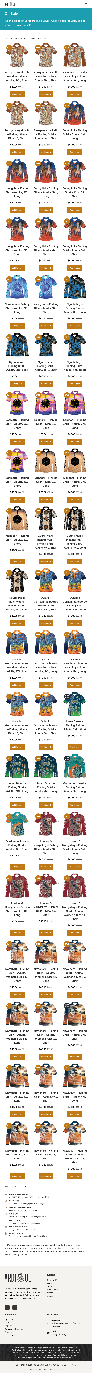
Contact (8, 1332)
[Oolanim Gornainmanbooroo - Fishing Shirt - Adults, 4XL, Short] (46, 580)
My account (10, 1319)
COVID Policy (11, 1335)
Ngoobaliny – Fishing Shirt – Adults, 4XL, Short (74, 366)
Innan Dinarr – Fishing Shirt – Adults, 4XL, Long (46, 787)
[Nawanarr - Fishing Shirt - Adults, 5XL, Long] (17, 1133)
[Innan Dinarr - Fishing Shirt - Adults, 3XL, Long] (17, 766)
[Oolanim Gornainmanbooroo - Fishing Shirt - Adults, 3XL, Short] (46, 704)
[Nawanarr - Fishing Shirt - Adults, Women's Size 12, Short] (17, 951)
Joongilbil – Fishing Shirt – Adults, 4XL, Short (46, 250)
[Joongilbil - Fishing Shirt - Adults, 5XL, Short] (74, 229)
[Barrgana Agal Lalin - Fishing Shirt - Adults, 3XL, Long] (74, 55)
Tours (49, 1286)
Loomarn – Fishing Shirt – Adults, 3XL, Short (17, 423)
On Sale (50, 1283)
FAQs (7, 1322)
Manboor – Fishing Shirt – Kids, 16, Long (45, 481)
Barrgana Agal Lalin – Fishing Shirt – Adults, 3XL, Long (75, 76)
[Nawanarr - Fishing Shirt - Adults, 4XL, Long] (74, 1075)
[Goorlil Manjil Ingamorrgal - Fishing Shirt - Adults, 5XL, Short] (46, 518)
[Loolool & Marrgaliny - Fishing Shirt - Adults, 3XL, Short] (46, 824)
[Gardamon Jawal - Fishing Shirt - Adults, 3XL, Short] (17, 824)
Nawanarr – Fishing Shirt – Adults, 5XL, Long (17, 1154)
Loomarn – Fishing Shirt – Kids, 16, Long (46, 423)
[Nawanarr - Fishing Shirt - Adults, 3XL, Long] (17, 1075)
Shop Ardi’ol (15, 1187)
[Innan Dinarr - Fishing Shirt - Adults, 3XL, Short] (74, 704)
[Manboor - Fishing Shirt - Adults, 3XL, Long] (74, 460)
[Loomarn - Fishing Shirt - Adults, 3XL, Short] (17, 402)
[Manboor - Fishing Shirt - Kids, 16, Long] (46, 460)
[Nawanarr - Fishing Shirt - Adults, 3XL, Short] (74, 1013)
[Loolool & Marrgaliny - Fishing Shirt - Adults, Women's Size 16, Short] (74, 885)
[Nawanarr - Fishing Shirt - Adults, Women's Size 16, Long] (17, 1013)
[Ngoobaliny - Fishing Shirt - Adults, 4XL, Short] (74, 344)
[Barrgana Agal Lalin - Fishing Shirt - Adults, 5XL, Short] (46, 55)
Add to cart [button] (17, 94)
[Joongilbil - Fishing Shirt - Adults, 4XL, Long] (17, 171)
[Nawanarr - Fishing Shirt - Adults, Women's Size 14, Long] (46, 951)
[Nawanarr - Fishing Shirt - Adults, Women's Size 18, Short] (46, 1013)
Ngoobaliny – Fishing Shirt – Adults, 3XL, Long (75, 308)
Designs (50, 1292)
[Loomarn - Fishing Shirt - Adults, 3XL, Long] (74, 402)
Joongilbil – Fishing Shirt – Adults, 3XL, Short (17, 250)
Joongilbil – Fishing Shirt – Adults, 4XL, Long (17, 192)
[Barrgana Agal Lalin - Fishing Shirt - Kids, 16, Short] (17, 113)
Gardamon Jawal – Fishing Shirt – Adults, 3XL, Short (17, 845)
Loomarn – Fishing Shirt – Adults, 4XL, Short (17, 481)
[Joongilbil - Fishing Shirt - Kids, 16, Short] (74, 171)
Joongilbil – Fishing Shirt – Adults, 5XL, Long (46, 192)
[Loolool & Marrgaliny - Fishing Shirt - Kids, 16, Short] (46, 885)
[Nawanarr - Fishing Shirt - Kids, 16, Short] (46, 1133)
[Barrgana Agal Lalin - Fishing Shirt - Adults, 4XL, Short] (17, 55)
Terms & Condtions (38, 1369)
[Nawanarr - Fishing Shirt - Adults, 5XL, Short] (46, 1075)
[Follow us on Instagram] (14, 1307)
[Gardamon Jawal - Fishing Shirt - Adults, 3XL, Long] (74, 766)
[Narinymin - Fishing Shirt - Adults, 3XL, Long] (17, 287)
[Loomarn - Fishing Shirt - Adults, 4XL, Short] (17, 460)
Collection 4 (52, 1289)
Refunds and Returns (14, 1329)
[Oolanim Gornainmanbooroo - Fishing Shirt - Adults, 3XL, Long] (17, 642)
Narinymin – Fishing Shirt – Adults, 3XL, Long (17, 308)
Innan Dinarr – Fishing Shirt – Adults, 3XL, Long (17, 787)
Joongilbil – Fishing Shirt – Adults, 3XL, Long (75, 134)
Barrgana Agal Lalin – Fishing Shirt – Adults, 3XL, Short (46, 134)
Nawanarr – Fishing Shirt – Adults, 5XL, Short (46, 1096)
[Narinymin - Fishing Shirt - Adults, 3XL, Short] (46, 287)
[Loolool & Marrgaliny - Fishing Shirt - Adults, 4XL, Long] (17, 885)
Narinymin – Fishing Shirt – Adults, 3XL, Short (46, 308)
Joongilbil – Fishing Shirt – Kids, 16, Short (75, 192)
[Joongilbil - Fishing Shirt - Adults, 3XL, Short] (17, 229)
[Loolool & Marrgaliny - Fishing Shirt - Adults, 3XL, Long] (74, 824)
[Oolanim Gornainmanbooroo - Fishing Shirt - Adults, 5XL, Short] (74, 580)
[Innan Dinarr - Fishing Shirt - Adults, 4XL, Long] (46, 766)
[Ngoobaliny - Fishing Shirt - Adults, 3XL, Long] (74, 287)
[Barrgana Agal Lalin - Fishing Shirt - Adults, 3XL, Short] (46, 113)
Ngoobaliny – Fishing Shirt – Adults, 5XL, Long (17, 366)
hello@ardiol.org (58, 1334)
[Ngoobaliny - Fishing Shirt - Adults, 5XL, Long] (17, 344)
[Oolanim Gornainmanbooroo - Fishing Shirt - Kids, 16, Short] (17, 704)
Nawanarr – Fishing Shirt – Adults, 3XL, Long (17, 1096)
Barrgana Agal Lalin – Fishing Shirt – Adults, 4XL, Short (17, 76)
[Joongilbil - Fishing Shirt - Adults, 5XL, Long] (46, 171)
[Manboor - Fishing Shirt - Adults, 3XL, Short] (17, 518)
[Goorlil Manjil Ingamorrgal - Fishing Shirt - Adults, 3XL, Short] (17, 580)
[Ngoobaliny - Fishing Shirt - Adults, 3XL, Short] (46, 344)
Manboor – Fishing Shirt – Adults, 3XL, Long (75, 481)
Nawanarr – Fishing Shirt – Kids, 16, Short (46, 1154)
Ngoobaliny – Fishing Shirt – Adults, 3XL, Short (46, 366)
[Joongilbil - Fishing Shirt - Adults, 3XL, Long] (74, 113)
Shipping (8, 1326)
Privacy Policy (56, 1369)
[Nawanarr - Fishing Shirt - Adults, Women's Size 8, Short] (74, 1133)
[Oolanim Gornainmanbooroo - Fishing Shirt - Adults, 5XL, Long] (74, 642)
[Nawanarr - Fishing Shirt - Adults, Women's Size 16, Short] (74, 951)
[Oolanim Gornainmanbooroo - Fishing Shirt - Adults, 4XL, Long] (46, 642)
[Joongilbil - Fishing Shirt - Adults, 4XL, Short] (46, 229)
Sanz (74, 1365)
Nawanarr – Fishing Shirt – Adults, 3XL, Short (75, 1034)
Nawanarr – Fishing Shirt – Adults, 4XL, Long (75, 1096)
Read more (74, 747)
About (50, 1296)
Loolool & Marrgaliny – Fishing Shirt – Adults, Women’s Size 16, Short (74, 911)
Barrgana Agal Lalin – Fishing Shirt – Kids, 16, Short (17, 134)
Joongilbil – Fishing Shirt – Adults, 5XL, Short (75, 250)
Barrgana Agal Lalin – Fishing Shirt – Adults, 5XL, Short (46, 76)
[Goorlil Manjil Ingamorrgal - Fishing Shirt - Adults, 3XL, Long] (74, 518)
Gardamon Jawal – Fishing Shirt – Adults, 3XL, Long (74, 787)
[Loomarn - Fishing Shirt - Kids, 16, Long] (46, 402)
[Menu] (86, 4)
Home (7, 1187)
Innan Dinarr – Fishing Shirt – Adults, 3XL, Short (74, 725)
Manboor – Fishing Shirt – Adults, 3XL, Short (17, 539)
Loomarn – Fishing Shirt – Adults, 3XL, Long (75, 423)
